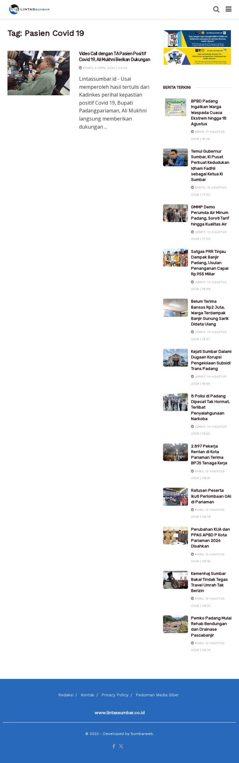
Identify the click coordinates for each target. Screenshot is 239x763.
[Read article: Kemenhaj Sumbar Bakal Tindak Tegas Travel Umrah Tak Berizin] (175, 580)
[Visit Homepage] (29, 9)
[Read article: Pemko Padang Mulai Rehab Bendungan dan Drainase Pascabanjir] (175, 624)
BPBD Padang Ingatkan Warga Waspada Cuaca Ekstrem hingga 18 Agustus (209, 112)
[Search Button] (216, 9)
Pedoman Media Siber (157, 695)
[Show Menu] (229, 9)
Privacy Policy (115, 695)
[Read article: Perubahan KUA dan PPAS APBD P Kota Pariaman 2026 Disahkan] (175, 535)
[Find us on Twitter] (121, 746)
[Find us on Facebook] (113, 746)
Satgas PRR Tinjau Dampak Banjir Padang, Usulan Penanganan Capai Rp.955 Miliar (209, 263)
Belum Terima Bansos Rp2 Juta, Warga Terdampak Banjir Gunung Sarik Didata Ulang (210, 312)
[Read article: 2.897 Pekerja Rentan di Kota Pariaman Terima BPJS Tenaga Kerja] (175, 452)
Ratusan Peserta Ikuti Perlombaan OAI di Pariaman (211, 496)
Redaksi (65, 695)
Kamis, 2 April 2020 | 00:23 (104, 67)
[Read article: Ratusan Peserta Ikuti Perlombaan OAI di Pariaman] (175, 496)
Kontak (87, 695)
